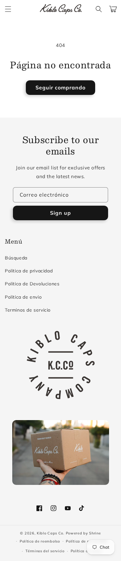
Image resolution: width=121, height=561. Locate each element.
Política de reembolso (40, 541)
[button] (8, 9)
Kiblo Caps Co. (51, 533)
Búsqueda (16, 258)
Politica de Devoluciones (32, 284)
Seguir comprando (60, 87)
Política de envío (86, 551)
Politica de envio (23, 297)
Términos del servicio (45, 551)
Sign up (60, 213)
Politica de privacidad (29, 271)
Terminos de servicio (28, 310)
